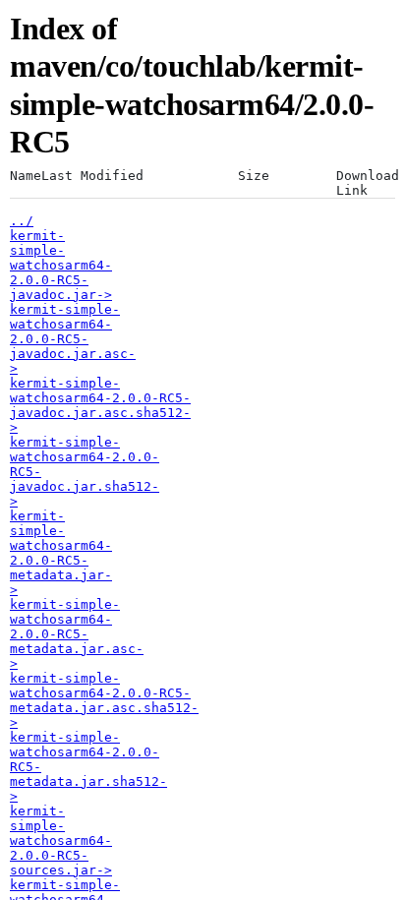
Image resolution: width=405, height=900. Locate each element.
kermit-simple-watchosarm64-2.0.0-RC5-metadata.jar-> (61, 553)
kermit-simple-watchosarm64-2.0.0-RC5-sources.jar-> (61, 840)
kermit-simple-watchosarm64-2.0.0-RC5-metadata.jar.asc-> (77, 634)
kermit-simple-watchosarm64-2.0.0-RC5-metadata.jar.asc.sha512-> (104, 700)
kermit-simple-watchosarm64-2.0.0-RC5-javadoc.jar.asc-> (73, 339)
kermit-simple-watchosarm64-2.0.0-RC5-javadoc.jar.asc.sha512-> (100, 405)
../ (21, 220)
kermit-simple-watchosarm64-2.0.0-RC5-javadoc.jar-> (61, 265)
